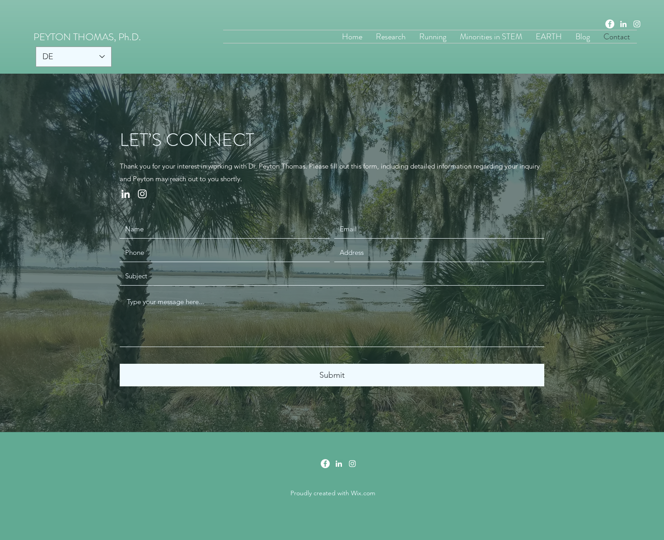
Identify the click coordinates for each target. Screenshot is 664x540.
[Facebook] (609, 23)
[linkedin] (623, 23)
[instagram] (636, 23)
